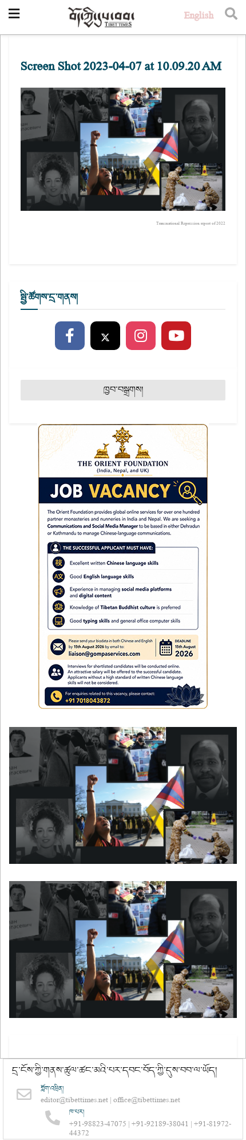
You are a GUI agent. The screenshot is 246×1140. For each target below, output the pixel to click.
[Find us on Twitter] (105, 336)
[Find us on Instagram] (141, 336)
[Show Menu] (14, 17)
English (198, 17)
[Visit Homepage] (102, 17)
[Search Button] (231, 17)
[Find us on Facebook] (70, 336)
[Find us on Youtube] (176, 336)
